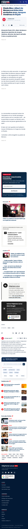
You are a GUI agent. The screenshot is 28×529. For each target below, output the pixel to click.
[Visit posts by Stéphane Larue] (4, 19)
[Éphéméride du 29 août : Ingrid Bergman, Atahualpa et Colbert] (24, 392)
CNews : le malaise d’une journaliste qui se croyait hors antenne (14, 219)
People (11, 375)
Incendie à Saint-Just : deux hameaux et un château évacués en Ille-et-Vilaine (14, 272)
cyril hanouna (12, 369)
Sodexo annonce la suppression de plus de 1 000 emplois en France (18, 435)
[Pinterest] (24, 338)
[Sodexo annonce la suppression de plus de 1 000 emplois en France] (4, 434)
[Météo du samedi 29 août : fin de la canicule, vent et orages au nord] (24, 404)
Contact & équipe (6, 487)
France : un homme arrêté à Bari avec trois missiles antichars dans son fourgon (17, 442)
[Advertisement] (14, 55)
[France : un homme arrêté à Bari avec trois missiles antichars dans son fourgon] (4, 441)
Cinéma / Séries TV (6, 520)
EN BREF (5, 369)
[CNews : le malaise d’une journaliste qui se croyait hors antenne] (14, 210)
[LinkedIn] (26, 338)
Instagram (9, 457)
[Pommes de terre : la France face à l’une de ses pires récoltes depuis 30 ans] (4, 427)
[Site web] (17, 338)
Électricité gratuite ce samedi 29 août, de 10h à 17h (12, 385)
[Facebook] (19, 338)
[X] (3, 472)
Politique (16, 372)
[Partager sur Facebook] (6, 25)
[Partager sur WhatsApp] (9, 25)
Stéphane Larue (11, 18)
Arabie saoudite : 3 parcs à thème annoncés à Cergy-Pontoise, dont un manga (13, 262)
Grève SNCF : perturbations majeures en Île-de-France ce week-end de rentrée (16, 449)
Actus (18, 369)
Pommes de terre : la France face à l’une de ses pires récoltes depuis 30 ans (18, 428)
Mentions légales (5, 500)
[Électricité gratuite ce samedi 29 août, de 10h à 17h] (24, 386)
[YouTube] (21, 338)
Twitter (3, 455)
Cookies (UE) (5, 505)
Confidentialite (20, 195)
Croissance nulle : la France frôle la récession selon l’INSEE (17, 421)
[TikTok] (14, 472)
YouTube (12, 455)
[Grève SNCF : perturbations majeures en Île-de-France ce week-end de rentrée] (4, 448)
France (10, 454)
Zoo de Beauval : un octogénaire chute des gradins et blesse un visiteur (14, 276)
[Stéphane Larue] (5, 2)
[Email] (12, 25)
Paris (17, 454)
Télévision (4, 457)
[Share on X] (3, 25)
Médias (21, 454)
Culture (11, 372)
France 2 (5, 372)
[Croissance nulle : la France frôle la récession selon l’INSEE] (4, 420)
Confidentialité (5, 502)
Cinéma (22, 375)
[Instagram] (22, 338)
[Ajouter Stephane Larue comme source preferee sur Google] (14, 317)
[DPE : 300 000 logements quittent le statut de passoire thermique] (24, 410)
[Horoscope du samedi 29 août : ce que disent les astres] (24, 398)
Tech (17, 375)
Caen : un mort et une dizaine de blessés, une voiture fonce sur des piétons (12, 267)
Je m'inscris (14, 191)
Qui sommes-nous (6, 489)
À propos (4, 485)
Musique (20, 457)
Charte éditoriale (6, 496)
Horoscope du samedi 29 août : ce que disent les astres (12, 397)
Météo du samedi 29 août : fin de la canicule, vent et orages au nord (12, 404)
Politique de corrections (7, 498)
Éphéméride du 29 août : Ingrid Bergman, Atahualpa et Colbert (11, 391)
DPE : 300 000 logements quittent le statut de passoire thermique (12, 409)
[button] (21, 2)
